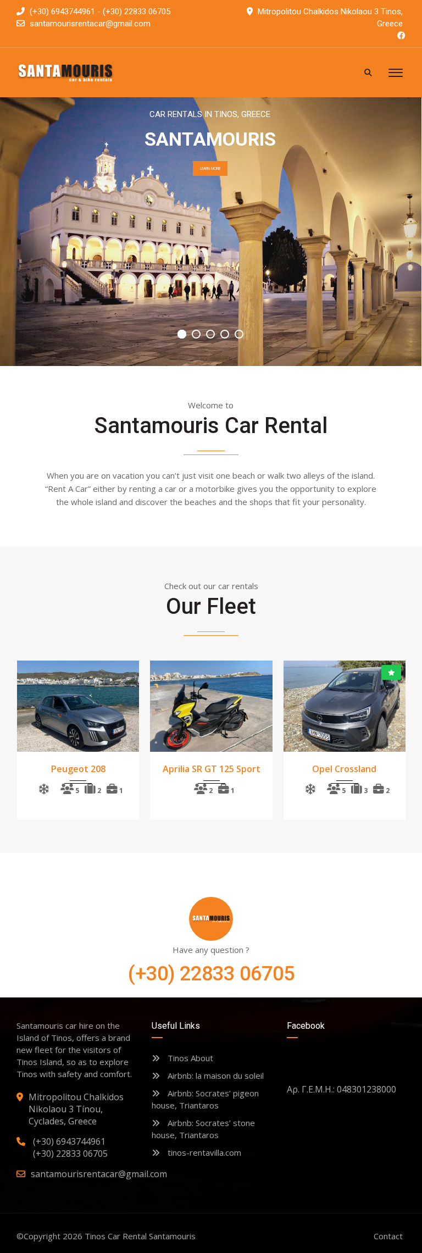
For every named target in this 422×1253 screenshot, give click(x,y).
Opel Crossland (344, 769)
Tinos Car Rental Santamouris (140, 1235)
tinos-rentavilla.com (203, 1152)
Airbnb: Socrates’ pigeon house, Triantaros (205, 1099)
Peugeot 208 (78, 769)
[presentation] (37, 737)
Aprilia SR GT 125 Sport (211, 769)
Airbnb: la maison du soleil (214, 1075)
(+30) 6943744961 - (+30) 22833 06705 (98, 11)
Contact (388, 1235)
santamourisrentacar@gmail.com (90, 24)
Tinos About (189, 1057)
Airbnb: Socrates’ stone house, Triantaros (203, 1128)
